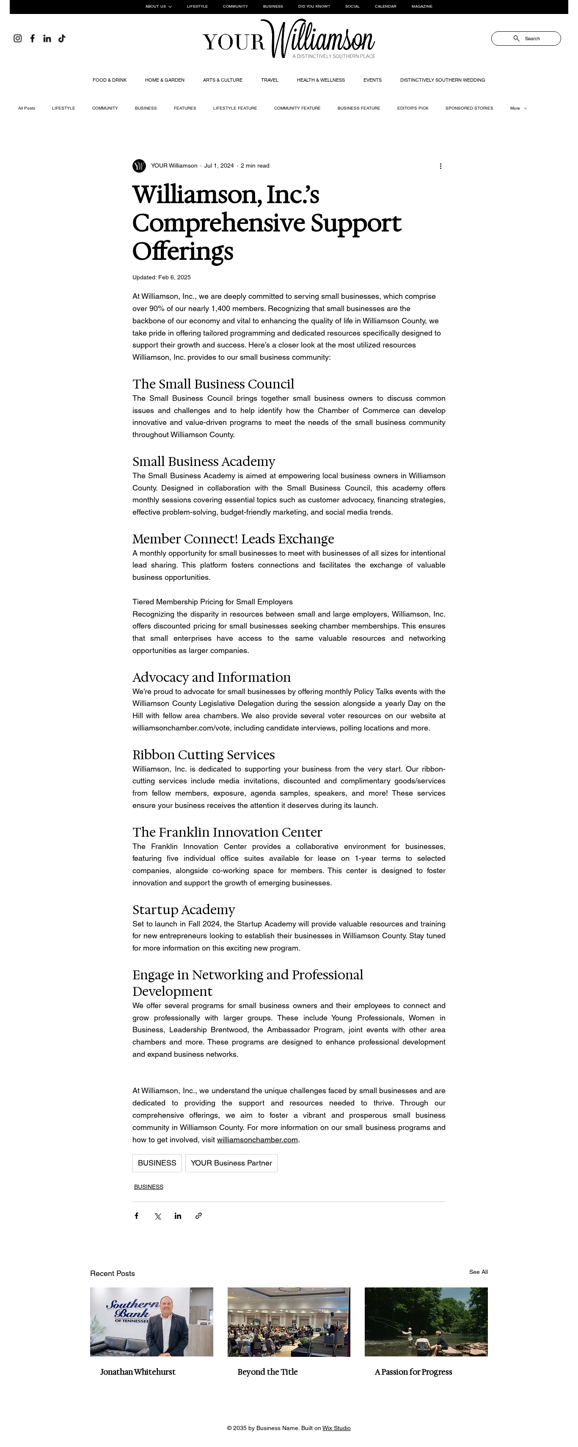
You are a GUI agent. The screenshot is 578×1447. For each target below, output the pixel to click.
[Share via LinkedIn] (178, 1216)
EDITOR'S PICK (413, 108)
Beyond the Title (268, 1372)
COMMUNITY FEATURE (297, 108)
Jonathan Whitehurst (138, 1372)
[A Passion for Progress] (426, 1321)
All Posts (26, 108)
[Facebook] (32, 38)
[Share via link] (199, 1216)
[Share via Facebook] (136, 1216)
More (515, 108)
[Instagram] (17, 38)
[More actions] (440, 166)
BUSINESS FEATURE (359, 108)
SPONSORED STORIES (469, 108)
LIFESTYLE (63, 108)
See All (478, 1271)
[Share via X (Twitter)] (157, 1216)
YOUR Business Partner (231, 1162)
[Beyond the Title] (289, 1322)
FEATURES (185, 108)
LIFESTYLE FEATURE (235, 108)
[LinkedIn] (47, 38)
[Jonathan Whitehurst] (151, 1321)
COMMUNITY (105, 108)
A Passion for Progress (413, 1372)
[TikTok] (62, 38)
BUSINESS (146, 108)
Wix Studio (336, 1428)
